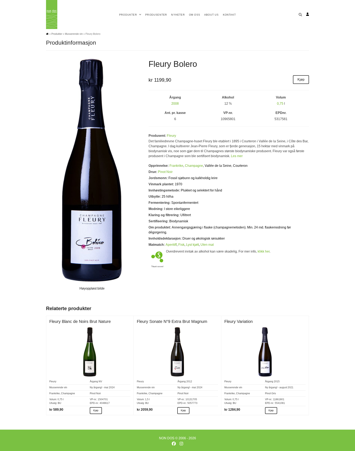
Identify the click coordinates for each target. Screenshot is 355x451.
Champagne (194, 165)
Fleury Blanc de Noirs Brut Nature (80, 321)
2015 (277, 381)
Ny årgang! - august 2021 (279, 387)
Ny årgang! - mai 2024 (102, 387)
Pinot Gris (270, 393)
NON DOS (166, 438)
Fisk (181, 244)
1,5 (147, 399)
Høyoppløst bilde (92, 288)
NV (100, 381)
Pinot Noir (165, 172)
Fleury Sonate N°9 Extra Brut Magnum (172, 321)
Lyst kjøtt (192, 244)
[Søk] (300, 14)
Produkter (56, 33)
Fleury (171, 135)
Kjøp (300, 79)
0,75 (280, 103)
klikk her (264, 251)
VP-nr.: (93, 399)
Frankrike (176, 165)
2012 (189, 381)
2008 (175, 103)
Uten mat (207, 244)
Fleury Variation (238, 321)
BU (59, 403)
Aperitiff (171, 244)
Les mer (237, 156)
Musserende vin (74, 33)
